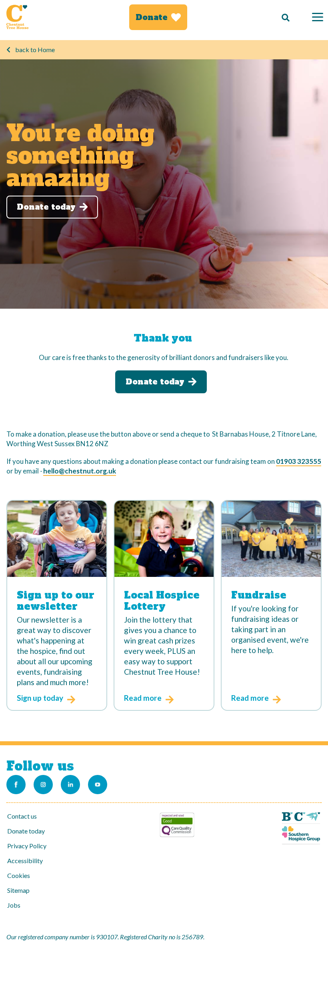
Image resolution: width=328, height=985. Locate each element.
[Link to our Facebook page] (16, 784)
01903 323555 (298, 461)
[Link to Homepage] (17, 17)
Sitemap (18, 890)
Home (46, 49)
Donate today (26, 831)
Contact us (22, 816)
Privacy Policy (26, 845)
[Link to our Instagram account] (43, 784)
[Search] (284, 17)
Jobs (13, 905)
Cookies (18, 875)
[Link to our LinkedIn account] (70, 784)
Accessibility (25, 860)
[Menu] (317, 17)
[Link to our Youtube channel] (97, 784)
